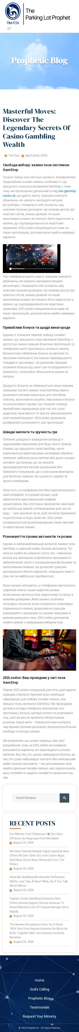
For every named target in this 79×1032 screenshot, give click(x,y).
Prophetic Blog (39, 998)
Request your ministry (39, 1016)
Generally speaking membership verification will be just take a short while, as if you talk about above (39, 881)
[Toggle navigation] (9, 28)
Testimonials (39, 1007)
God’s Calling (39, 989)
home (39, 980)
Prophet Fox (33, 1028)
